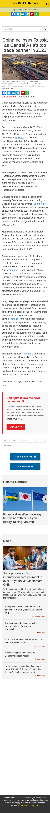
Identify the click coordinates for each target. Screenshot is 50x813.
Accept (20, 805)
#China (6, 441)
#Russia (15, 441)
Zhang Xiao (40, 204)
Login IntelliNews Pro (28, 9)
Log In (15, 9)
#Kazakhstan (8, 445)
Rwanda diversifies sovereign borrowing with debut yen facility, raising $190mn (23, 518)
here (4, 385)
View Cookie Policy (31, 805)
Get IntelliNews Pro (25, 466)
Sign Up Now (16, 426)
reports (13, 270)
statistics (19, 137)
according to (14, 319)
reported (27, 353)
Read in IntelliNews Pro (25, 457)
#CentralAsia (27, 441)
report (12, 221)
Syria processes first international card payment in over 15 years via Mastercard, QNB (23, 579)
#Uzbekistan (40, 441)
